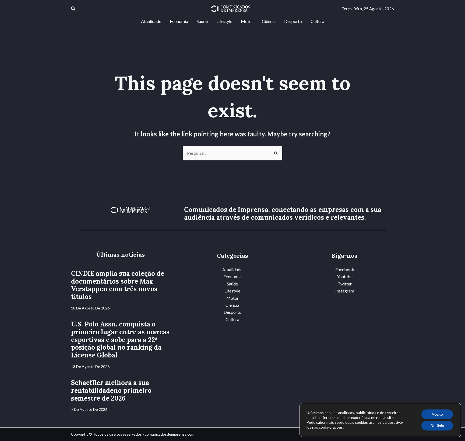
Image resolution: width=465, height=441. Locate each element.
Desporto (232, 312)
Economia (232, 276)
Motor (232, 298)
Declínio (437, 425)
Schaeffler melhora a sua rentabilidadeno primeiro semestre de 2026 (111, 390)
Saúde (232, 283)
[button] (73, 8)
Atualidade (232, 269)
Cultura (232, 319)
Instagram (344, 290)
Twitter (345, 283)
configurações (331, 427)
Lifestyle (232, 290)
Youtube (345, 276)
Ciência (232, 305)
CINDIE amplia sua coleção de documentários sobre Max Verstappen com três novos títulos (117, 285)
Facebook (344, 269)
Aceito (437, 414)
